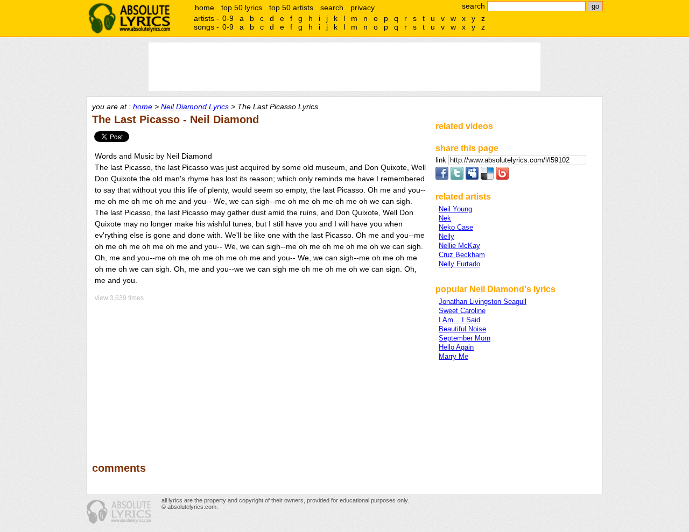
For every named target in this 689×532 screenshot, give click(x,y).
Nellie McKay (459, 246)
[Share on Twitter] (457, 177)
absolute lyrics (129, 18)
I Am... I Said (459, 320)
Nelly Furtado (459, 264)
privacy (362, 7)
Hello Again (456, 347)
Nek (445, 218)
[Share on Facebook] (441, 177)
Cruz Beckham (462, 255)
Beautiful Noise (462, 329)
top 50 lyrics (241, 7)
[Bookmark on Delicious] (487, 177)
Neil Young (455, 209)
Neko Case (456, 227)
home (204, 7)
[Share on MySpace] (472, 177)
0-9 (228, 18)
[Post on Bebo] (502, 177)
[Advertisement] (259, 374)
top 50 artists (291, 7)
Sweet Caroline (462, 311)
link (441, 160)
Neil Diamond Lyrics (195, 106)
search (331, 7)
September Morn (464, 338)
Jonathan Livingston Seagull (482, 301)
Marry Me (453, 356)
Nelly (446, 236)
